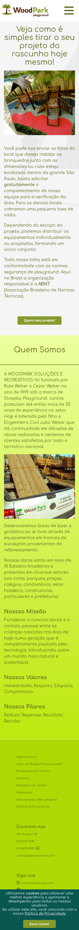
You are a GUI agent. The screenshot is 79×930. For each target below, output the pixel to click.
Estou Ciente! (39, 924)
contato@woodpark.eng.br (35, 855)
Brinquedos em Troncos (33, 771)
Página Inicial (26, 757)
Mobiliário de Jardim (31, 785)
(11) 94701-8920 (26, 848)
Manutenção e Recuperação (36, 799)
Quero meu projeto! (39, 320)
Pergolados (24, 792)
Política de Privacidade (45, 913)
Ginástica (23, 778)
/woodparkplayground (37, 883)
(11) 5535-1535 (25, 841)
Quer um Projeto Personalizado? (39, 764)
